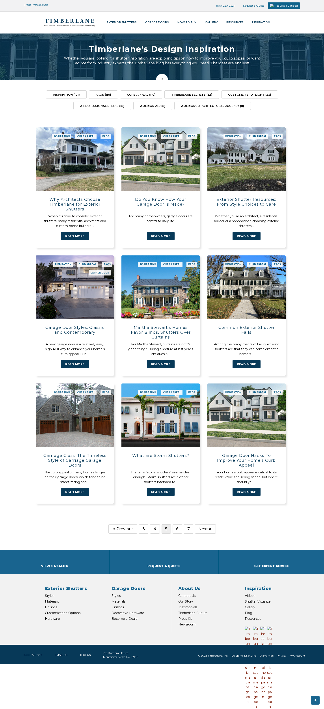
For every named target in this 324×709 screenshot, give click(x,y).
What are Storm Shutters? (160, 455)
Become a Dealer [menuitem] (125, 619)
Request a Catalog (286, 5)
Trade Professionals (35, 4)
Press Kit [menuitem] (185, 619)
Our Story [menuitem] (185, 601)
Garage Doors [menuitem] (157, 22)
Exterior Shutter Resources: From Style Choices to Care (246, 202)
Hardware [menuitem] (52, 619)
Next (203, 529)
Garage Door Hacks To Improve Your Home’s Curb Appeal (246, 460)
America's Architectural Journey (212, 106)
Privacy (282, 655)
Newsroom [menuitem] (187, 624)
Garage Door (99, 272)
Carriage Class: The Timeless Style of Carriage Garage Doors (74, 460)
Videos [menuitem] (250, 596)
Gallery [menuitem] (211, 22)
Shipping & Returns (243, 655)
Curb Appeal (141, 94)
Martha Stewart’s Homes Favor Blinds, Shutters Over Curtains (161, 332)
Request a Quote (253, 5)
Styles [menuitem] (49, 596)
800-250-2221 (225, 5)
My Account (297, 655)
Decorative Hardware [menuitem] (128, 613)
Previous (125, 529)
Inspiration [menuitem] (261, 22)
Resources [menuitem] (234, 22)
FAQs (103, 94)
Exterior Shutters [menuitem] (121, 22)
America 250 (152, 106)
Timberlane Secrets (191, 94)
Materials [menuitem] (52, 601)
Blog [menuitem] (248, 613)
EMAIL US (61, 655)
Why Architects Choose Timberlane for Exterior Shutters (75, 204)
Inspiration (66, 94)
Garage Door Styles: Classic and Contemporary (74, 330)
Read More (74, 236)
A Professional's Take (102, 106)
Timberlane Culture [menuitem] (193, 613)
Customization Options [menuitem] (62, 613)
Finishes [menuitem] (51, 607)
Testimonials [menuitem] (187, 607)
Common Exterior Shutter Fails (246, 330)
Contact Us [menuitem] (187, 596)
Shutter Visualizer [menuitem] (258, 601)
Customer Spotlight (249, 94)
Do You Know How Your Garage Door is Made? (160, 202)
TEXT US (85, 655)
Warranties (267, 655)
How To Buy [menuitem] (186, 22)
